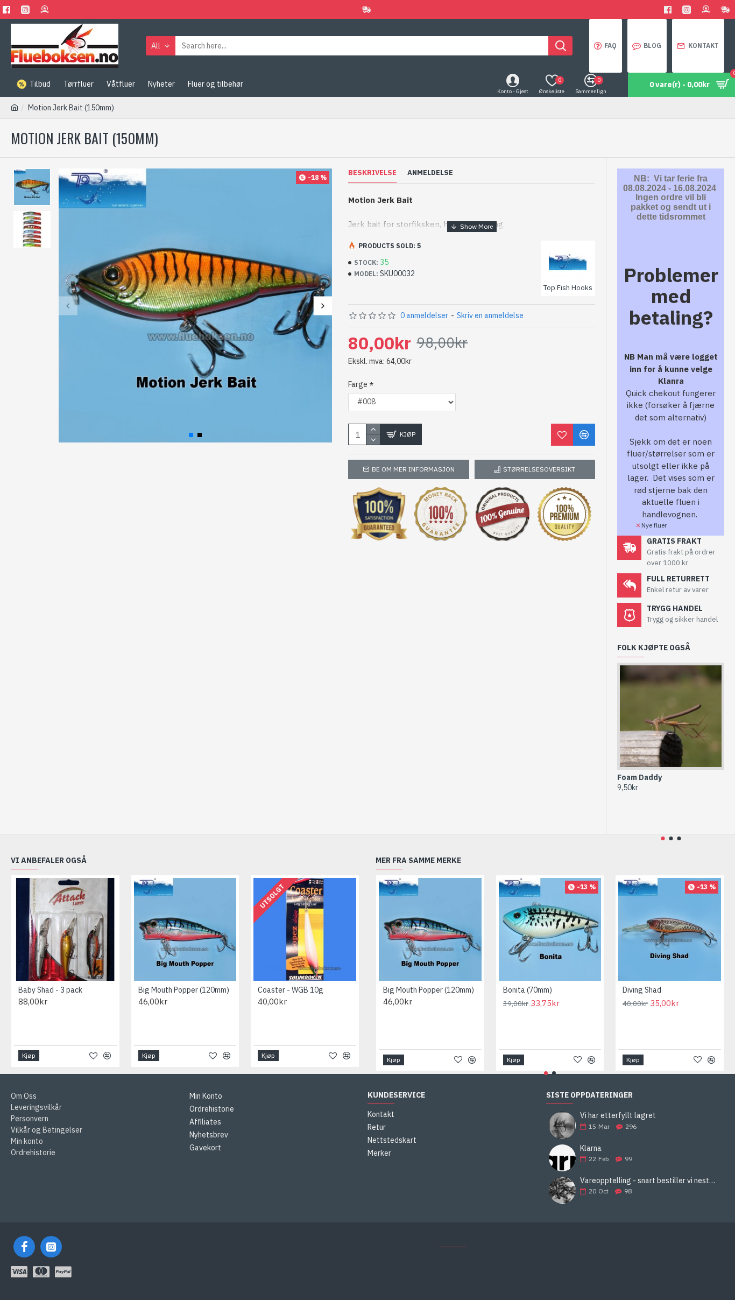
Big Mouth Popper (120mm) (183, 990)
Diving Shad (642, 990)
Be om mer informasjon (413, 469)
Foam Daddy (639, 777)
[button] (68, 305)
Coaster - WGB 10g (290, 990)
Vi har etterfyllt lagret (618, 1116)
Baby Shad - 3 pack (50, 990)
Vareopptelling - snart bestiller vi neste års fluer (648, 1181)
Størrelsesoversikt (539, 469)
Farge (357, 384)
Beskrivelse (372, 172)
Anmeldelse (430, 172)
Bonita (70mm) (527, 990)
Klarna (591, 1148)
